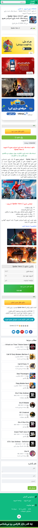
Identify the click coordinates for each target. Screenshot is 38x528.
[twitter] (26, 332)
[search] (2, 2)
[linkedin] (18, 332)
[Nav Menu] (36, 2)
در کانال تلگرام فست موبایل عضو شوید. (18, 319)
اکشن (19, 9)
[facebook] (30, 332)
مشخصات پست (29, 142)
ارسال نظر (32, 488)
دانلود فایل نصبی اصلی (18, 302)
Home (34, 9)
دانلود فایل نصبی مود (17, 131)
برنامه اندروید (17, 500)
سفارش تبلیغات (26, 511)
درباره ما (14, 509)
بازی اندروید (27, 9)
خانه (29, 509)
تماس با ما (22, 509)
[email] (13, 332)
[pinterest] (22, 332)
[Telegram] (19, 517)
